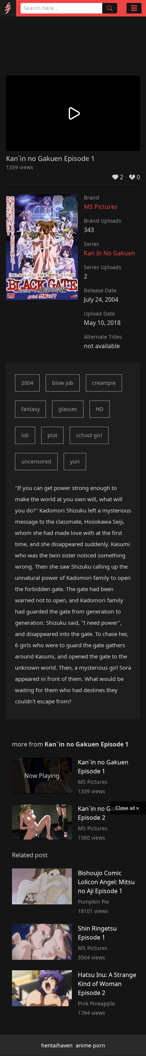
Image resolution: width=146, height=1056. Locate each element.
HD (99, 409)
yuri (75, 461)
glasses (67, 409)
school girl (89, 435)
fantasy (30, 409)
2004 (27, 382)
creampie (104, 382)
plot (52, 435)
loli (25, 435)
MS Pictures (101, 207)
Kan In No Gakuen (109, 253)
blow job (62, 382)
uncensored (36, 461)
